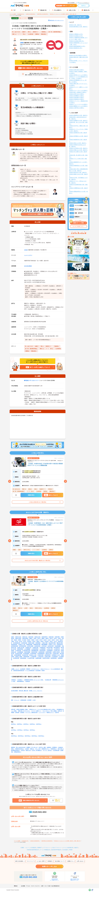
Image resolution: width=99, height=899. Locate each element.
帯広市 (51, 638)
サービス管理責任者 (29, 670)
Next (65, 481)
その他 (33, 700)
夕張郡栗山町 (42, 647)
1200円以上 (26, 724)
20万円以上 (20, 730)
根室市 (61, 639)
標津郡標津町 (54, 658)
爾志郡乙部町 (60, 643)
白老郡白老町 (56, 653)
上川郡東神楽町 (34, 649)
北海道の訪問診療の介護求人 (76, 97)
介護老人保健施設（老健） (22, 709)
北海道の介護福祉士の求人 (76, 34)
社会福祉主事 (48, 679)
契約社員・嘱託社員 (23, 690)
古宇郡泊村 (44, 646)
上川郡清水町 (40, 656)
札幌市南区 (51, 636)
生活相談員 (22, 669)
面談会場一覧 (43, 10)
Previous (9, 481)
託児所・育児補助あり (37, 750)
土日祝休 (27, 748)
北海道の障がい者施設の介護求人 (77, 92)
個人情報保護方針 (55, 886)
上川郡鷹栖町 (27, 649)
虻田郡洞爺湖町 (17, 655)
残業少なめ (28, 750)
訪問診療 (17, 712)
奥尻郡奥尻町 (14, 644)
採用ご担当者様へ (19, 861)
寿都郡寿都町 (29, 644)
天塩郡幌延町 (20, 652)
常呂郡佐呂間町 (18, 653)
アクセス (28, 886)
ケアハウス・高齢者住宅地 (31, 712)
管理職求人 (54, 747)
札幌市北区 (24, 636)
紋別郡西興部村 (41, 653)
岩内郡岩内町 (37, 646)
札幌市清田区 (25, 638)
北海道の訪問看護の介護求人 (76, 95)
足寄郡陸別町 (16, 658)
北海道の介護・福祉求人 (75, 25)
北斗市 (55, 641)
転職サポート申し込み (49, 866)
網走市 (15, 639)
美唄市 (32, 639)
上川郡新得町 (33, 656)
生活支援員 (38, 670)
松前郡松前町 (24, 643)
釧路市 (47, 638)
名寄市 (53, 639)
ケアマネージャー (35, 669)
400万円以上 (34, 735)
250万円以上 (14, 735)
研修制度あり (54, 748)
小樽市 (34, 638)
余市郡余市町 (51, 646)
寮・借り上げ (35, 747)
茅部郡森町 (38, 643)
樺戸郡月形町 (50, 647)
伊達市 (42, 641)
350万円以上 (28, 735)
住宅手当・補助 (42, 747)
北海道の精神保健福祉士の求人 (77, 46)
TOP (14, 10)
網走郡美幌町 (27, 652)
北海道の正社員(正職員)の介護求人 (78, 55)
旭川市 (39, 638)
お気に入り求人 (72, 10)
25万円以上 (26, 730)
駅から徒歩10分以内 (20, 747)
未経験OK (49, 747)
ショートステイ (28, 255)
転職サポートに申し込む (66, 5)
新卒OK (23, 750)
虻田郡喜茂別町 (22, 646)
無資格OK (27, 681)
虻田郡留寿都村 (14, 646)
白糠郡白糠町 (38, 658)
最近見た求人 (87, 10)
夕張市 (59, 638)
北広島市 (47, 641)
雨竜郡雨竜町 (20, 649)
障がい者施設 (54, 711)
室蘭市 (43, 638)
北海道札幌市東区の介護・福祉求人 (78, 26)
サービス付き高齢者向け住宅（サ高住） (46, 709)
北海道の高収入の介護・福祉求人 (77, 143)
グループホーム (46, 711)
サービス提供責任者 (55, 669)
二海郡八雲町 (45, 643)
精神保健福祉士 (20, 681)
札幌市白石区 (37, 636)
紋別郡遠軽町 (26, 653)
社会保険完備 (56, 750)
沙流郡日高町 (40, 655)
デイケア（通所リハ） (36, 711)
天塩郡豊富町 (50, 650)
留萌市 (19, 639)
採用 (42, 886)
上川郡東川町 (57, 649)
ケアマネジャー (47, 847)
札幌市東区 (30, 636)
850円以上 (13, 724)
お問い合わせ (80, 861)
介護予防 (57, 712)
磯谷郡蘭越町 (45, 644)
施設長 (76, 847)
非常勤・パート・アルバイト (35, 690)
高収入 (12, 748)
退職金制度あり (17, 751)
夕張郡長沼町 (35, 647)
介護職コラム (70, 861)
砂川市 (20, 641)
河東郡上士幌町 (18, 656)
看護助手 (28, 669)
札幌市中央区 (18, 636)
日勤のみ (32, 748)
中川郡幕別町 (55, 656)
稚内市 (28, 639)
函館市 (30, 638)
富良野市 (29, 641)
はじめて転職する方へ (78, 226)
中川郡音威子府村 (26, 650)
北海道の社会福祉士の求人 (76, 35)
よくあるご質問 (40, 861)
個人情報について (59, 861)
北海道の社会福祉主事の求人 (76, 41)
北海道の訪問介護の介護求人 (76, 69)
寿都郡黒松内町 (37, 644)
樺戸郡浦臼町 (57, 647)
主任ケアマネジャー (45, 669)
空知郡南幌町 (58, 646)
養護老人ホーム (50, 712)
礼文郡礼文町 (57, 650)
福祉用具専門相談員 (56, 849)
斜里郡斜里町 (41, 652)
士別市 (49, 639)
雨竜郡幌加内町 (34, 650)
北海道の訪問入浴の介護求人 (76, 94)
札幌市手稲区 (18, 638)
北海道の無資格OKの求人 (75, 48)
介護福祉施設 (23, 700)
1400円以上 (32, 724)
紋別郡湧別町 (33, 653)
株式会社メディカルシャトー (57, 20)
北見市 (55, 638)
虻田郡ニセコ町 (52, 644)
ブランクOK (38, 748)
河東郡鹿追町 (26, 656)
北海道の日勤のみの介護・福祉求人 (78, 150)
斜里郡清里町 (49, 652)
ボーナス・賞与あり (47, 750)
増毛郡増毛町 (42, 650)
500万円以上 (41, 735)
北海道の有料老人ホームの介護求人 (78, 75)
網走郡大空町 (49, 653)
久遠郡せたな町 (21, 644)
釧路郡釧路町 (23, 658)
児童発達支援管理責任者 (18, 670)
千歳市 (12, 641)
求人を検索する (57, 10)
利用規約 (50, 861)
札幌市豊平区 (45, 636)
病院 (12, 700)
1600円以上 (38, 724)
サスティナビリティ (35, 886)
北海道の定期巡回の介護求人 (76, 99)
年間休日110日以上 (19, 748)
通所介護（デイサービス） (24, 711)
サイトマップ (30, 861)
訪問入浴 (60, 711)
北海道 (21, 42)
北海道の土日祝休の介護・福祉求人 (78, 148)
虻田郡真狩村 (60, 644)
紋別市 (45, 639)
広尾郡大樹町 (48, 656)
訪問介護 (13, 709)
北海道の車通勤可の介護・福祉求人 (78, 120)
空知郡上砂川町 (20, 647)
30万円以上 (32, 730)
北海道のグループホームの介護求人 (78, 90)
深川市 (24, 641)
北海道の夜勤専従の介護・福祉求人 (78, 115)
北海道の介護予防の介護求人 (76, 107)
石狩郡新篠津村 (16, 643)
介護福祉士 (13, 679)
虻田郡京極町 (30, 646)
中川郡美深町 (18, 650)
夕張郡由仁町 (28, 647)
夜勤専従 (13, 747)
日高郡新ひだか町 (56, 655)
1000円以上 (19, 724)
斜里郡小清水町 (56, 652)
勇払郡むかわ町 (32, 655)
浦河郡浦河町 (48, 655)
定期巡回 (22, 712)
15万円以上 (13, 730)
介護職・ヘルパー (15, 669)
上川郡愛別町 (42, 649)
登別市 (33, 641)
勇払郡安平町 (25, 655)
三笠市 (57, 639)
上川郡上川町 (50, 649)
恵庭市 (37, 641)
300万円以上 (21, 735)
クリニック (16, 700)
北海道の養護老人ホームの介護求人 (78, 106)
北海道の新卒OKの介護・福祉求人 (78, 172)
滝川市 (16, 641)
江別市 (36, 639)
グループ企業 (47, 886)
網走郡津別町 (34, 652)
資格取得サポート (46, 748)
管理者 (43, 670)
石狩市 (51, 641)
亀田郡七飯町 (31, 643)
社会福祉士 (20, 679)
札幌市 (12, 636)
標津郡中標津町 (46, 658)
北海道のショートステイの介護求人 (78, 104)
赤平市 (41, 639)
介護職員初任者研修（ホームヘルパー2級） (34, 679)
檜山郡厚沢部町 (52, 643)
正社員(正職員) (28, 266)
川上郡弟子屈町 (30, 658)
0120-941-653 (39, 812)
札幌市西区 (57, 636)
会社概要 (23, 886)
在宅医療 (29, 700)
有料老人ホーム (32, 709)
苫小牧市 (24, 639)
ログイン (83, 5)
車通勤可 (28, 747)
